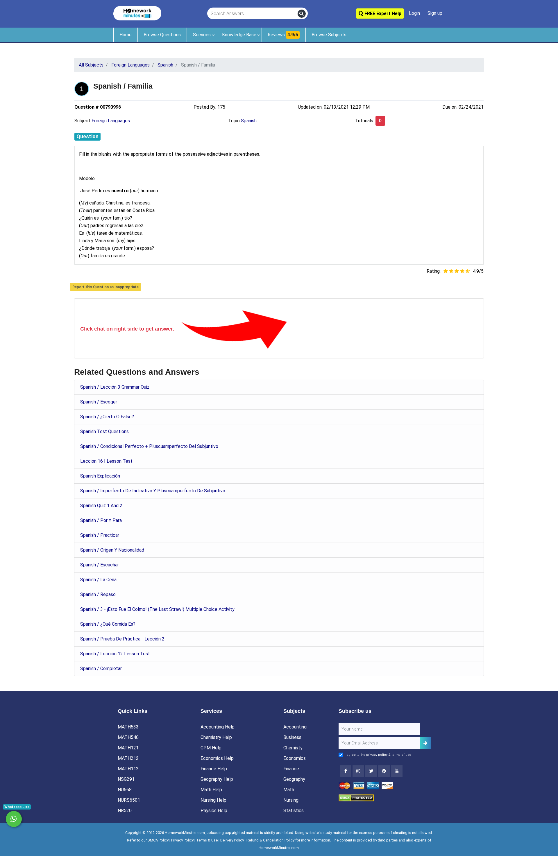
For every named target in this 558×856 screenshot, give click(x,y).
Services (202, 34)
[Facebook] (345, 771)
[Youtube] (384, 771)
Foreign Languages (111, 120)
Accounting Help (218, 727)
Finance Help (214, 768)
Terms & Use (207, 840)
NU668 (125, 789)
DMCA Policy (158, 840)
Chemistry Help (216, 737)
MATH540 (128, 737)
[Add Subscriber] (425, 743)
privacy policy (376, 755)
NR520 (125, 810)
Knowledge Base (239, 34)
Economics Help (217, 758)
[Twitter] (371, 771)
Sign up (435, 13)
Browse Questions (162, 34)
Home (125, 34)
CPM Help (211, 748)
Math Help (211, 789)
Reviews (283, 34)
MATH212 (128, 758)
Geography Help (217, 779)
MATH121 (128, 748)
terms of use (401, 755)
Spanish (249, 120)
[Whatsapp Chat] (14, 819)
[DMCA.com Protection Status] (356, 798)
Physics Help (214, 810)
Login (414, 13)
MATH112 (128, 768)
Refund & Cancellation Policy (270, 840)
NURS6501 (129, 800)
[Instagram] (358, 771)
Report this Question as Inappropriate (105, 287)
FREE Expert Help (382, 13)
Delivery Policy (232, 840)
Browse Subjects (329, 34)
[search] (301, 13)
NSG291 (126, 779)
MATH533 (128, 727)
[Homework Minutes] (137, 13)
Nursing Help (213, 800)
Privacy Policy (182, 840)
